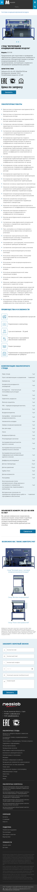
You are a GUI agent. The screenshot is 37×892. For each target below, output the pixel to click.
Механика (5, 757)
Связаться (28, 531)
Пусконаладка (7, 832)
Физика (5, 776)
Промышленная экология (10, 748)
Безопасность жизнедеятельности (12, 753)
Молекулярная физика (9, 746)
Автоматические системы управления (13, 764)
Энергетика (6, 774)
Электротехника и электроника (11, 755)
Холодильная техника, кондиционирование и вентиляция (15, 738)
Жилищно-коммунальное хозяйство (13, 760)
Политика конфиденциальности (21, 889)
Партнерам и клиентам (9, 834)
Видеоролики (6, 837)
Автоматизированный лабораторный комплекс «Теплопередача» (16, 808)
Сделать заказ (7, 845)
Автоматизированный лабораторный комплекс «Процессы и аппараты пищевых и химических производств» (16, 788)
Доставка (5, 847)
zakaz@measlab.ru (13, 716)
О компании (6, 819)
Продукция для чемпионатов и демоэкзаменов (16, 762)
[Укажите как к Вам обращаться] (18, 650)
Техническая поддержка (9, 830)
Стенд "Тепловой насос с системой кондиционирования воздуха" (18, 571)
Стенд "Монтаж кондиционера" (18, 597)
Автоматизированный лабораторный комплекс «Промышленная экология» (16, 804)
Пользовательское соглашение (11, 890)
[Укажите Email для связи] (18, 656)
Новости (5, 821)
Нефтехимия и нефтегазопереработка (14, 750)
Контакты (5, 817)
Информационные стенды (10, 771)
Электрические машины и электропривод (14, 769)
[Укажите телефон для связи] (18, 663)
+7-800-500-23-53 (15, 714)
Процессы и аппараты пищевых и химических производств (15, 734)
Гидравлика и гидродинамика (11, 743)
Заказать (8, 92)
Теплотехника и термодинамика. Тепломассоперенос (18, 741)
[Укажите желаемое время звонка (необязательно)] (18, 669)
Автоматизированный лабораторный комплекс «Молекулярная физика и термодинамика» (16, 792)
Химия (4, 778)
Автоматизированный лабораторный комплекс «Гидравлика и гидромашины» (16, 796)
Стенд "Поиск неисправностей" (18, 622)
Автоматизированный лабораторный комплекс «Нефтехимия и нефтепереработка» (16, 800)
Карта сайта (8, 889)
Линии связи (6, 767)
